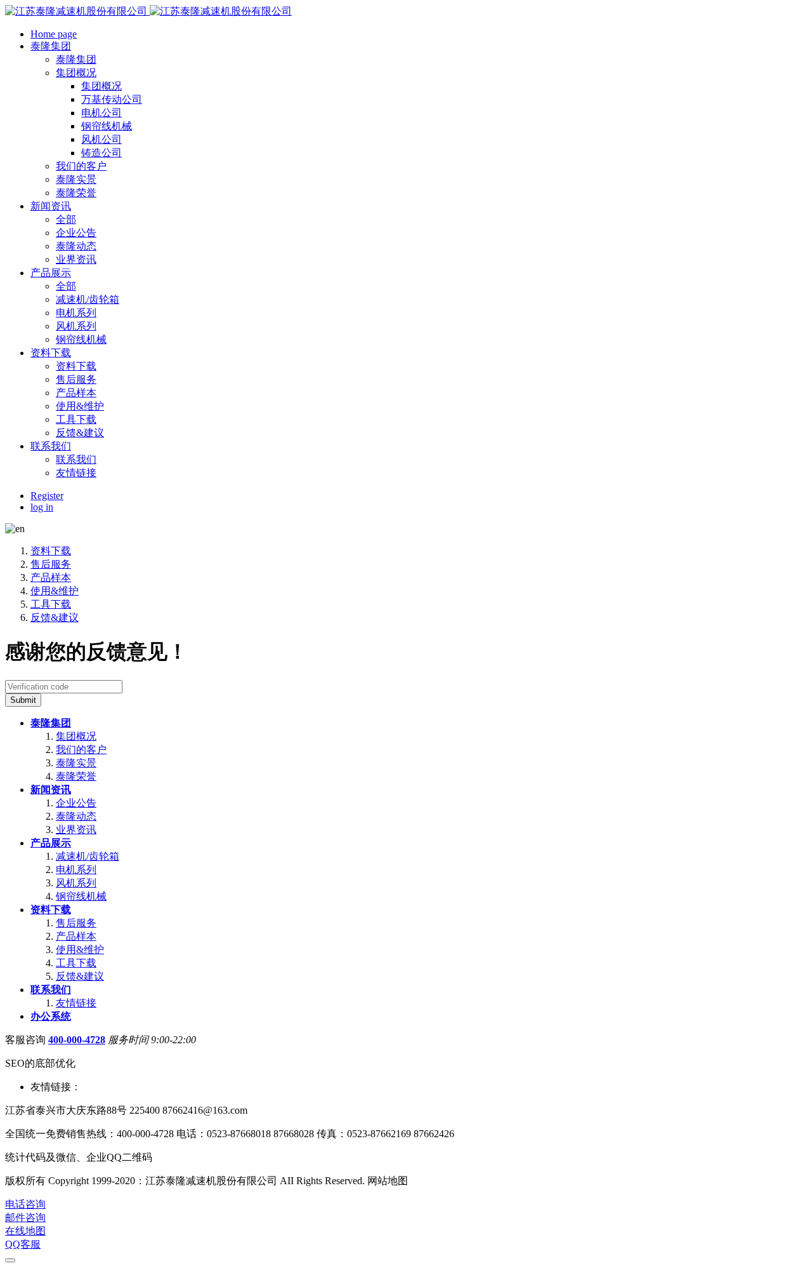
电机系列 (76, 869)
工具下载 (50, 604)
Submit (23, 700)
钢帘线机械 (81, 896)
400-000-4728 (76, 1039)
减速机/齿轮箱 (87, 856)
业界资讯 (76, 829)
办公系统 (50, 1016)
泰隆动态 (76, 816)
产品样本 (50, 577)
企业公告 (76, 803)
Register (46, 495)
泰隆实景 (76, 762)
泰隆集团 (50, 722)
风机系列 (76, 883)
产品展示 (50, 843)
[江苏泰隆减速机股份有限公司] (148, 11)
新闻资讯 (50, 789)
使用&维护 (54, 590)
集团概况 (76, 736)
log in (41, 507)
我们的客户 (81, 749)
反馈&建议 (54, 617)
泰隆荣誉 (76, 776)
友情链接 (76, 1003)
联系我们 (50, 989)
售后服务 (50, 564)
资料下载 (50, 550)
